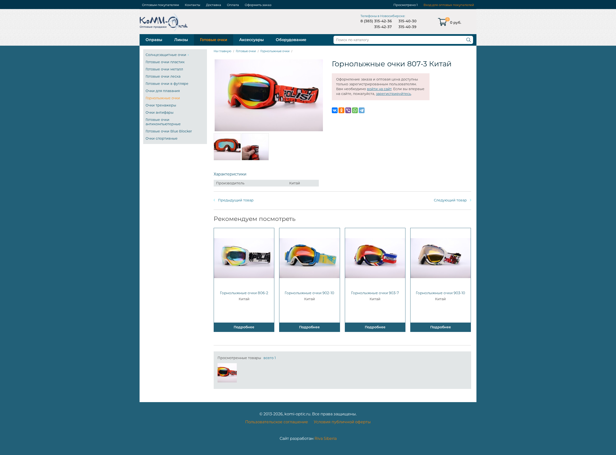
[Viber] (348, 110)
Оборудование (291, 39)
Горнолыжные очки (163, 98)
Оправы (154, 39)
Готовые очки (213, 39)
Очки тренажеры (161, 105)
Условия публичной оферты (342, 422)
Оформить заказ (258, 5)
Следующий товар (450, 200)
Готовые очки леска (163, 76)
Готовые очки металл (164, 69)
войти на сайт (379, 89)
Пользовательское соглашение (276, 422)
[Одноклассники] (341, 110)
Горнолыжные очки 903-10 (440, 293)
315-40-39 (407, 27)
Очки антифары (159, 112)
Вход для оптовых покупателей (449, 5)
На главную (222, 51)
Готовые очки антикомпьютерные (163, 122)
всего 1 (269, 358)
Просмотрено (404, 5)
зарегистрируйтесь (393, 94)
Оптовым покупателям (160, 5)
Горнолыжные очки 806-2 (244, 293)
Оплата (233, 5)
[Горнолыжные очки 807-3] (227, 372)
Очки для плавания (163, 91)
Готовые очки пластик (165, 62)
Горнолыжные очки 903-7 (375, 293)
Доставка (213, 5)
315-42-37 (383, 27)
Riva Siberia (325, 438)
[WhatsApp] (355, 110)
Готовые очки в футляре (167, 83)
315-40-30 (407, 21)
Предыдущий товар (236, 200)
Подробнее (244, 327)
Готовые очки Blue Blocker (169, 131)
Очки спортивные (162, 138)
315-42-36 (383, 21)
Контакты (192, 5)
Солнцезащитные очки (166, 55)
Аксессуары (251, 39)
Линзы (181, 39)
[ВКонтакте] (335, 110)
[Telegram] (362, 110)
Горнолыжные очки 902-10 (309, 293)
